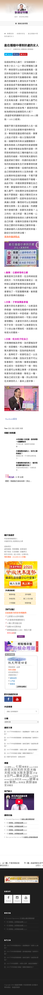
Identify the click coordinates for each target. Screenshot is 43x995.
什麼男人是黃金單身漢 (30, 837)
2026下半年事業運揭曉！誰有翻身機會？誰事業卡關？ (21, 739)
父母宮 (35, 776)
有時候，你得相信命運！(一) (18, 823)
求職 (30, 776)
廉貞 (19, 776)
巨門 (10, 776)
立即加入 (20, 636)
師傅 (14, 776)
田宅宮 (11, 779)
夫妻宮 (17, 428)
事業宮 (25, 766)
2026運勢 (7, 767)
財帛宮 (22, 782)
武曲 (26, 776)
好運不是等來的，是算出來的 (16, 757)
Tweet (9, 54)
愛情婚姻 (30, 49)
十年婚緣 (12, 603)
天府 (20, 770)
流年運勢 (28, 594)
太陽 (20, 773)
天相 (13, 428)
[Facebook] (8, 699)
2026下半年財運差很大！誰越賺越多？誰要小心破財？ (21, 733)
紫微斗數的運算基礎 (28, 819)
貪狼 (29, 782)
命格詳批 (12, 599)
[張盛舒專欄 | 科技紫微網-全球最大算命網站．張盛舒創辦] (21, 14)
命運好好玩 (16, 49)
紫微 (21, 428)
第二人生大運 (28, 599)
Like (16, 54)
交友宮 (31, 767)
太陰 (13, 773)
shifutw (13, 767)
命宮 (7, 770)
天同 (14, 770)
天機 (33, 770)
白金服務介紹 (25, 779)
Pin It (24, 54)
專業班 (12, 684)
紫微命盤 (12, 594)
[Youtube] (17, 699)
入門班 (12, 681)
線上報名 (21, 686)
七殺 (19, 766)
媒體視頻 (24, 49)
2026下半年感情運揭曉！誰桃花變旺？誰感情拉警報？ (21, 745)
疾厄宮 (18, 779)
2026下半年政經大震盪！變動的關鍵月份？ (20, 753)
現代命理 (6, 779)
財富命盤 (28, 603)
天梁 (9, 428)
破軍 (32, 779)
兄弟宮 (35, 767)
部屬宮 (10, 785)
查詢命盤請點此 (12, 236)
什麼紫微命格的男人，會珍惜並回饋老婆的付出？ (26, 464)
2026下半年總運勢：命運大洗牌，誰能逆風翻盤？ (22, 750)
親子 (17, 783)
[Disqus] (21, 500)
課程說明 (13, 678)
